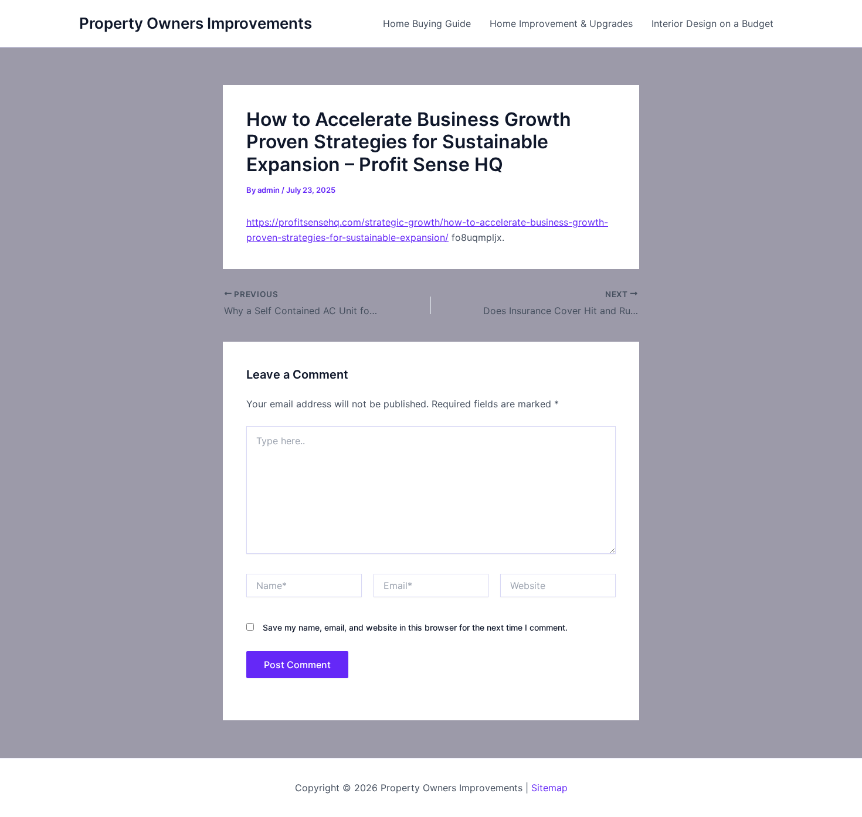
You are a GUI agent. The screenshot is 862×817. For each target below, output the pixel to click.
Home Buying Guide (427, 23)
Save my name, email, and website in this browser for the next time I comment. (415, 627)
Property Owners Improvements (195, 23)
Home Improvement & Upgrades (561, 23)
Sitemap (549, 788)
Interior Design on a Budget (712, 23)
